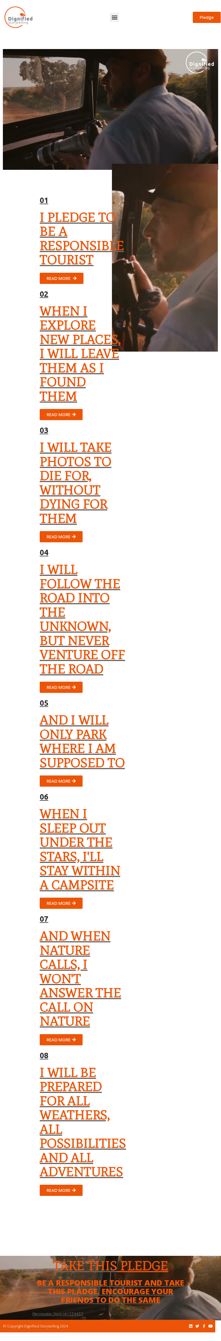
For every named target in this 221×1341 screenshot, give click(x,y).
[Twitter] (197, 1326)
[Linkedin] (191, 1326)
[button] (114, 17)
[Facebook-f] (204, 1326)
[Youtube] (210, 1326)
